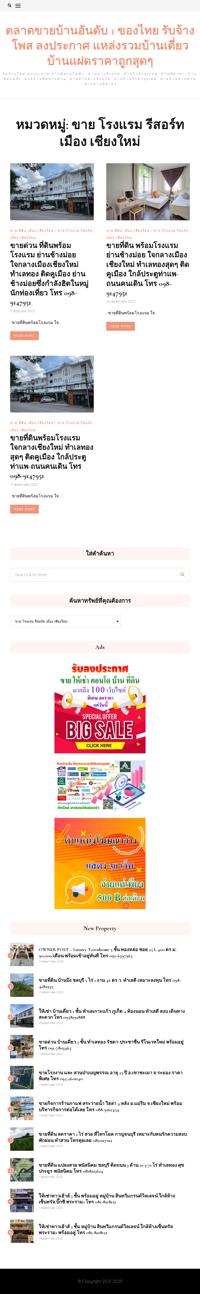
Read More (24, 335)
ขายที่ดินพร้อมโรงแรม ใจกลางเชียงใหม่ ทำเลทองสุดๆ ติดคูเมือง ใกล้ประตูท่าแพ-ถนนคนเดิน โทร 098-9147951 (51, 457)
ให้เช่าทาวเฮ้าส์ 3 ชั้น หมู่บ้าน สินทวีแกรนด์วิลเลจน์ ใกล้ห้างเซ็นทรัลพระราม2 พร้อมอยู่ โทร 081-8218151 (106, 1229)
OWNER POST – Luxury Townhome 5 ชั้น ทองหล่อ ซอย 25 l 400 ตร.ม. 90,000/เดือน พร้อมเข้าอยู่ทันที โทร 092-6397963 (108, 952)
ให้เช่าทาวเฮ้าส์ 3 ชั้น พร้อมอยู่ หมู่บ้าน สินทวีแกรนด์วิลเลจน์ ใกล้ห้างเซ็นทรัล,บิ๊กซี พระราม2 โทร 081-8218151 (107, 1199)
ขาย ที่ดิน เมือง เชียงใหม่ (32, 231)
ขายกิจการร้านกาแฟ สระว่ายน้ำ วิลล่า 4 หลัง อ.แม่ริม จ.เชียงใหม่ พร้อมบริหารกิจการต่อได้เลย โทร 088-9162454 (110, 1106)
